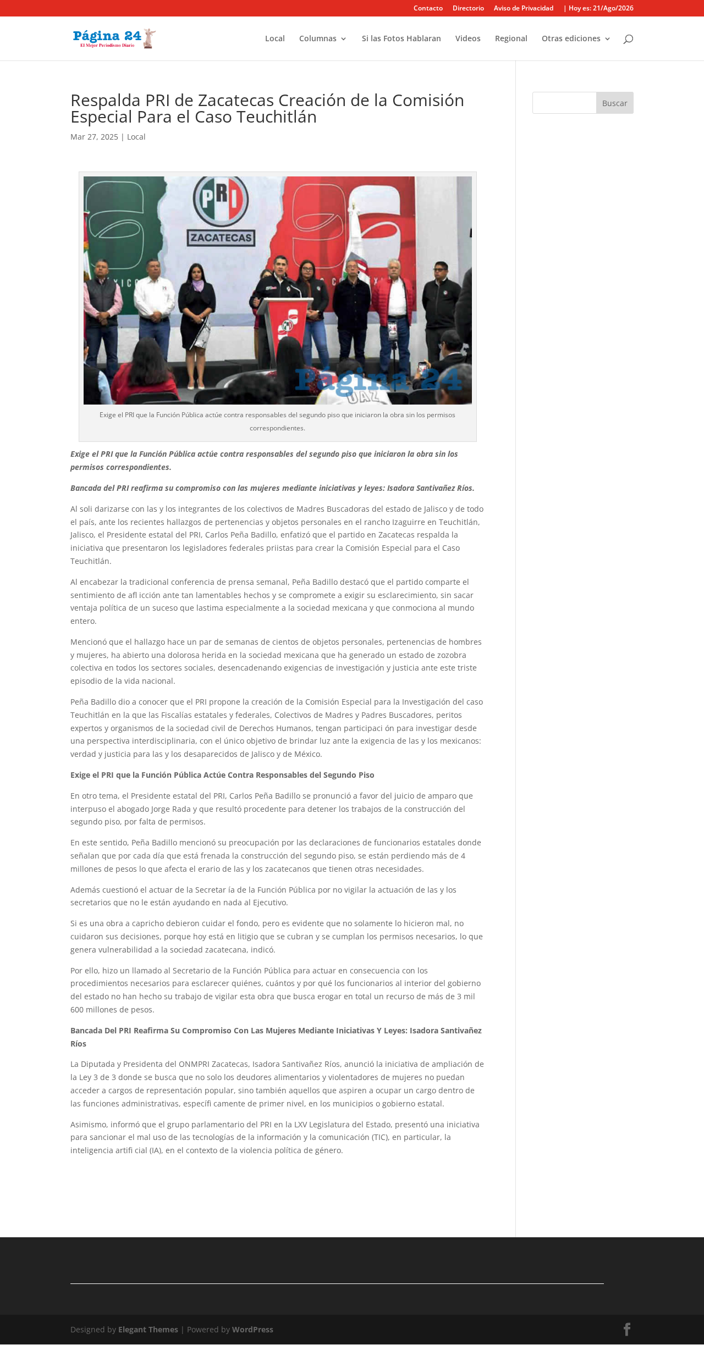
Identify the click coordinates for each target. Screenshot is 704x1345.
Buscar (615, 103)
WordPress (252, 1329)
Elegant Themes (148, 1329)
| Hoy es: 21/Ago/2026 (598, 9)
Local (275, 39)
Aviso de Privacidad (523, 9)
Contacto (428, 9)
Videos (468, 39)
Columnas (318, 39)
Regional (511, 39)
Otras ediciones (571, 39)
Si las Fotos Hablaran (401, 39)
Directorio (468, 9)
